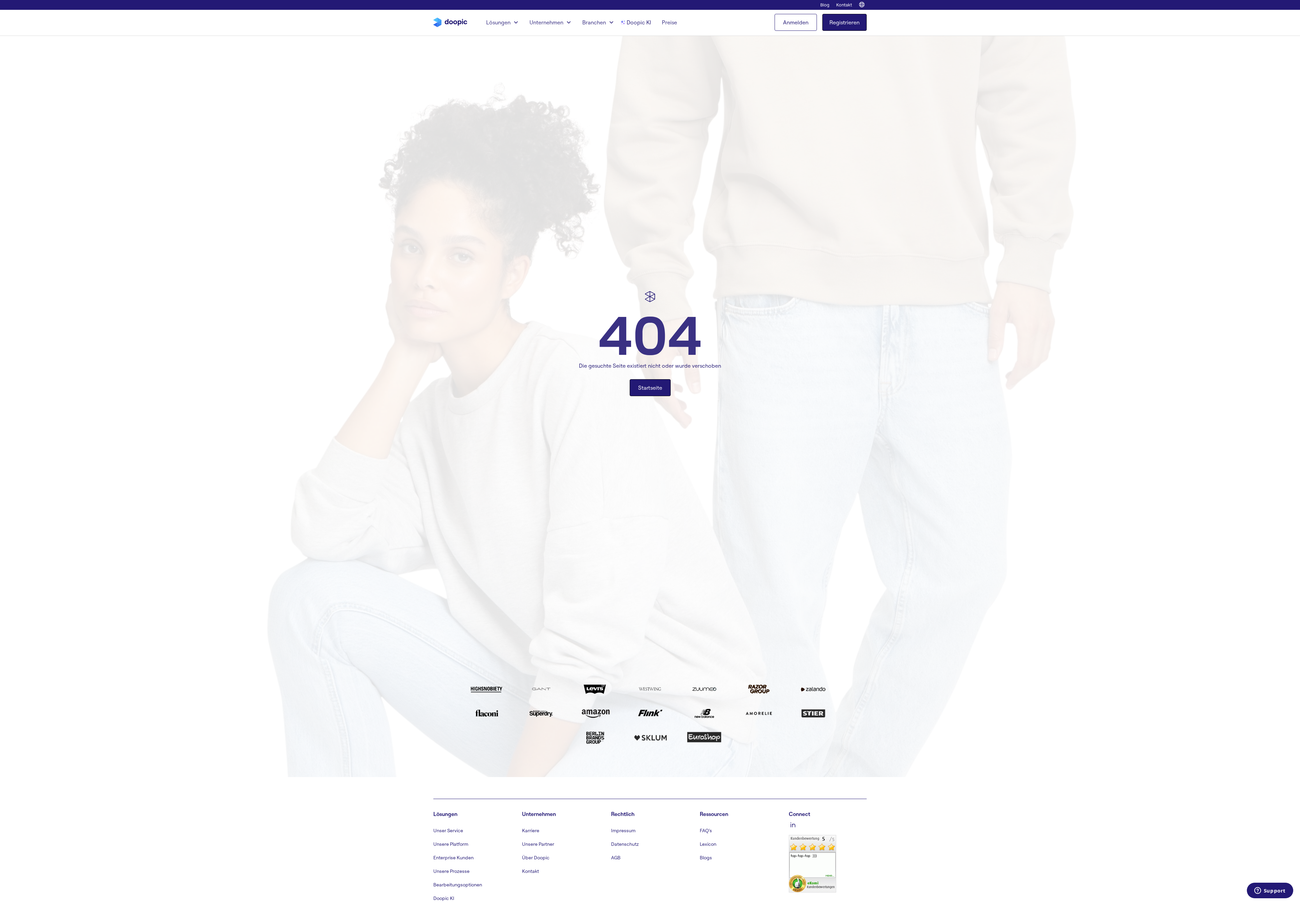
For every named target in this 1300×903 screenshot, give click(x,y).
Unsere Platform (450, 844)
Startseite (650, 387)
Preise (669, 22)
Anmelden (795, 22)
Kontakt (844, 4)
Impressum (623, 830)
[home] (450, 22)
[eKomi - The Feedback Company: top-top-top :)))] (812, 863)
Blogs (706, 858)
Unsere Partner (538, 844)
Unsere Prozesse (451, 871)
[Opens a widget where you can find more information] (1270, 891)
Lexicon (708, 844)
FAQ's (706, 830)
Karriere (530, 830)
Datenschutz (625, 844)
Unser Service (448, 830)
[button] (502, 22)
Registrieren (844, 22)
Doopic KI (639, 22)
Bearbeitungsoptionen (457, 885)
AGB (616, 858)
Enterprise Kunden (453, 858)
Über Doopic (535, 858)
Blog (824, 4)
